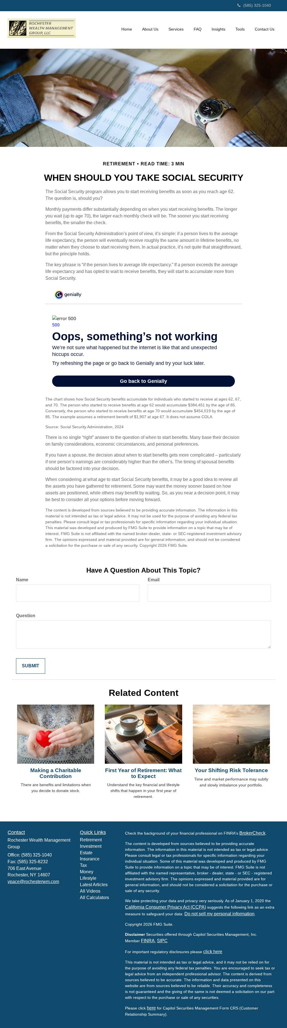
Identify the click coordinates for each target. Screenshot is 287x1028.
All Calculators (94, 897)
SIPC (162, 940)
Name (22, 579)
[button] (150, 29)
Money (86, 871)
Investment (90, 846)
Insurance (89, 858)
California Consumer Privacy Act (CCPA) (165, 907)
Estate (86, 852)
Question (25, 615)
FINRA (148, 940)
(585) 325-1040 (257, 5)
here (151, 1008)
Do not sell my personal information (219, 913)
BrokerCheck (252, 833)
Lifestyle (88, 878)
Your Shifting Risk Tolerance (231, 770)
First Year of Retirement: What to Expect (143, 773)
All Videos (90, 891)
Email (153, 579)
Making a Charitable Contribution (55, 773)
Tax (83, 865)
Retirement (91, 839)
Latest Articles (94, 884)
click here (212, 951)
